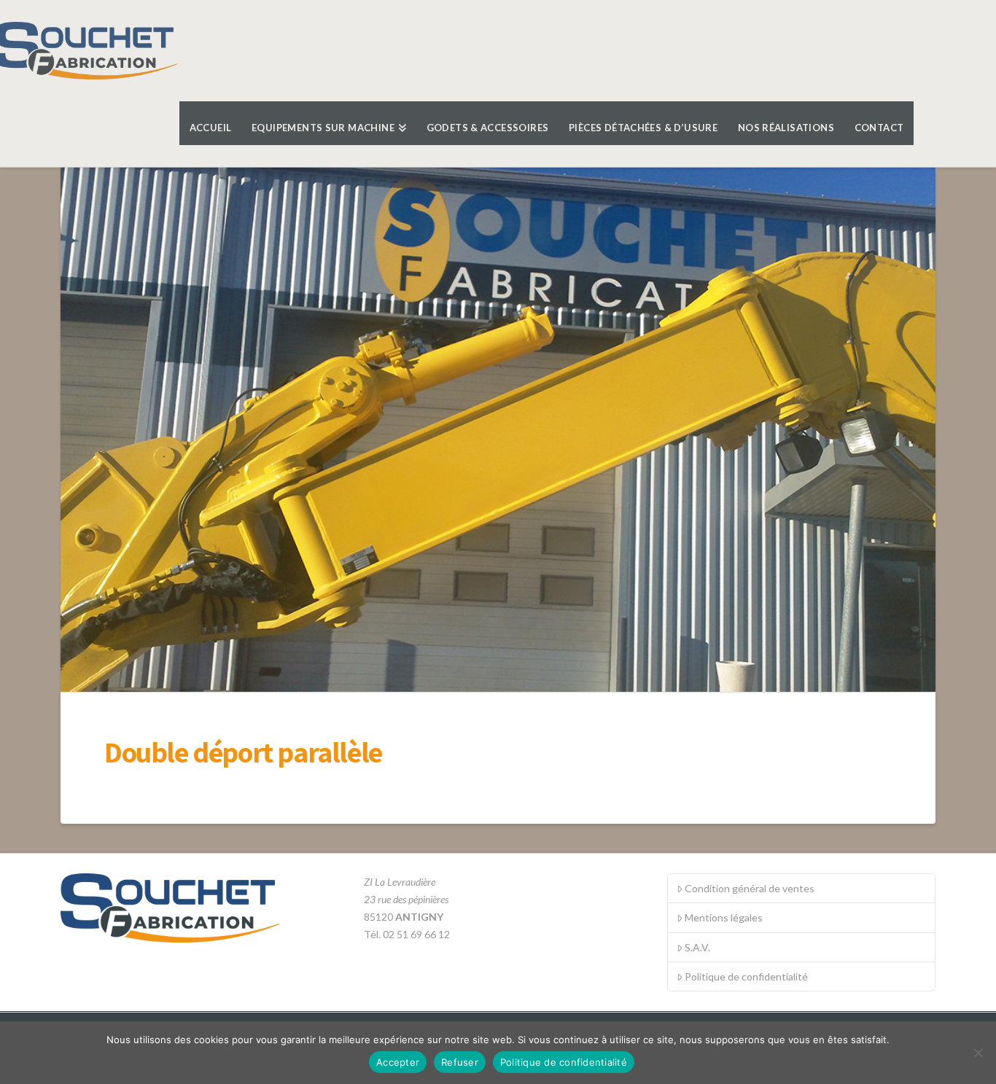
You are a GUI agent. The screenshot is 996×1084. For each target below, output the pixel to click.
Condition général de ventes (749, 888)
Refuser (459, 1062)
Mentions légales (724, 917)
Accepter (397, 1062)
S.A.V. (697, 947)
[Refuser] (977, 1052)
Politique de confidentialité (746, 976)
